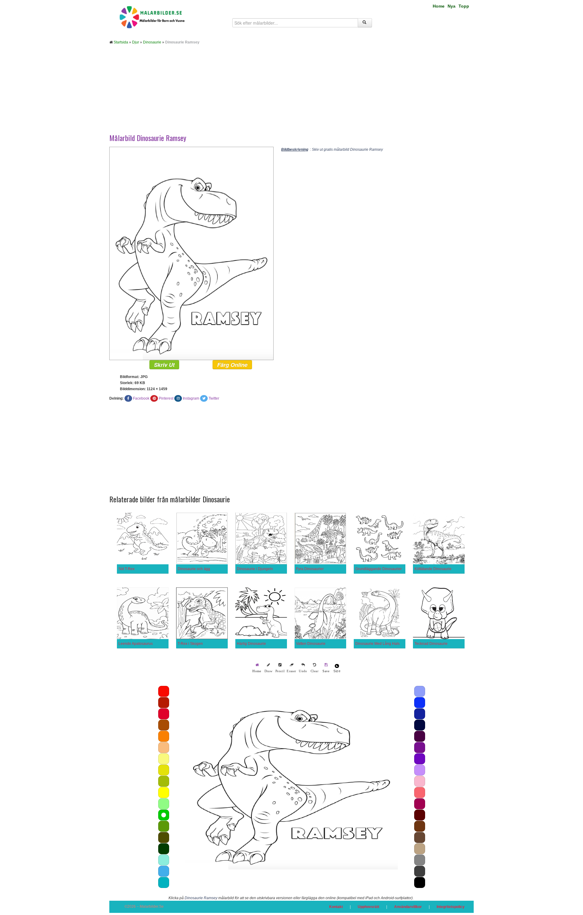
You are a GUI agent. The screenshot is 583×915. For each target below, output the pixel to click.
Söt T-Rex (126, 569)
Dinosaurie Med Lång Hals (377, 644)
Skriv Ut (164, 365)
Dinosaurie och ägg (194, 569)
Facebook (141, 398)
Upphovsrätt (368, 907)
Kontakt (336, 907)
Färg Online (232, 365)
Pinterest (166, 398)
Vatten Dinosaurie (311, 644)
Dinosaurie (152, 42)
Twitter (214, 398)
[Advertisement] (291, 93)
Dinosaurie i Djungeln (255, 569)
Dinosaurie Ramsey (201, 898)
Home (439, 6)
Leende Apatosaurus (135, 644)
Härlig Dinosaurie (251, 644)
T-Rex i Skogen (190, 644)
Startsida (121, 42)
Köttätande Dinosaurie (433, 569)
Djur (135, 42)
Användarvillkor (408, 907)
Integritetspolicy (451, 907)
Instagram (191, 398)
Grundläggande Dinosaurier (378, 569)
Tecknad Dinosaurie (431, 644)
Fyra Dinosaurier (310, 569)
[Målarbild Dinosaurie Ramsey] (191, 253)
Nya (451, 6)
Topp (464, 6)
